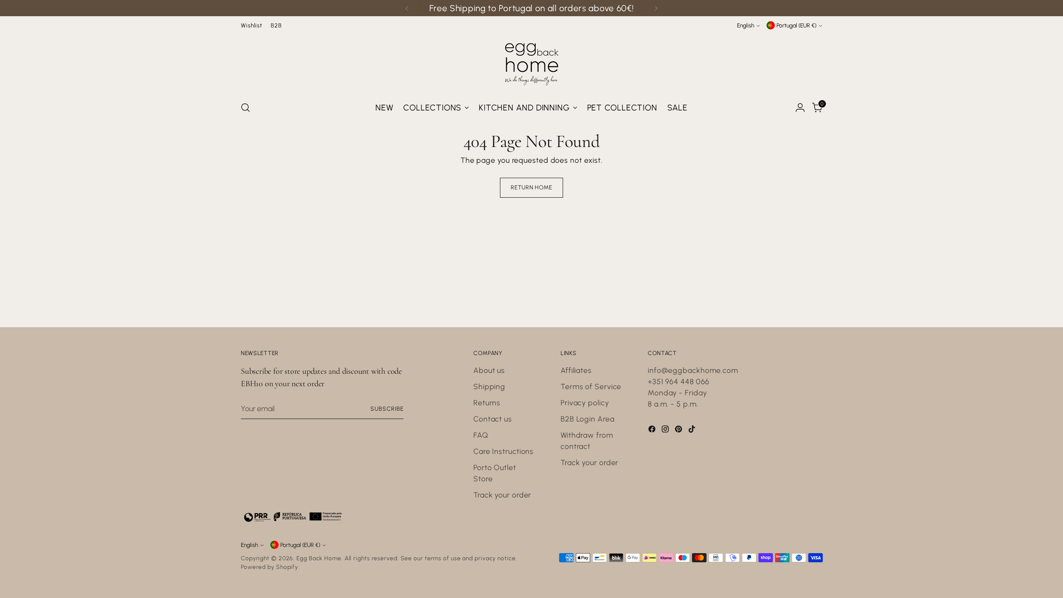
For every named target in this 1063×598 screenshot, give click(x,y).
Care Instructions (503, 451)
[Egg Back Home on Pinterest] (679, 430)
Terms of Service (591, 386)
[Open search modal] (245, 107)
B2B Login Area (588, 419)
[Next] (656, 8)
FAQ (480, 435)
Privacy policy (585, 402)
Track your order (502, 495)
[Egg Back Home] (531, 62)
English (745, 25)
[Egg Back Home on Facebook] (653, 430)
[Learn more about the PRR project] (293, 516)
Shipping (489, 386)
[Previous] (407, 8)
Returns (486, 402)
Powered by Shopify (269, 567)
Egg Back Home (318, 558)
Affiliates (576, 370)
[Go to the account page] (800, 107)
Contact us (492, 419)
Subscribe (387, 408)
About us (489, 370)
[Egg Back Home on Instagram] (666, 430)
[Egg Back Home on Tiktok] (693, 430)
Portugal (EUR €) (796, 25)
